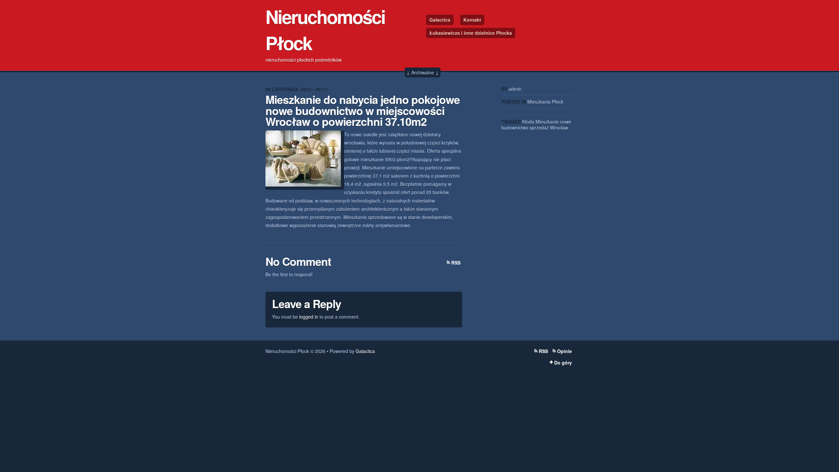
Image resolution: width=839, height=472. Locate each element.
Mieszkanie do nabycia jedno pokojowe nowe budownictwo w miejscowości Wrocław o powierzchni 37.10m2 (362, 110)
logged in (308, 316)
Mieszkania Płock (545, 101)
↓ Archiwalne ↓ (422, 72)
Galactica (439, 19)
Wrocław (559, 127)
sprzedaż (539, 127)
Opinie (564, 351)
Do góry (563, 362)
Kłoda (528, 121)
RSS (455, 262)
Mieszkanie (547, 121)
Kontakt (472, 19)
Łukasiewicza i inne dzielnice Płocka (470, 33)
